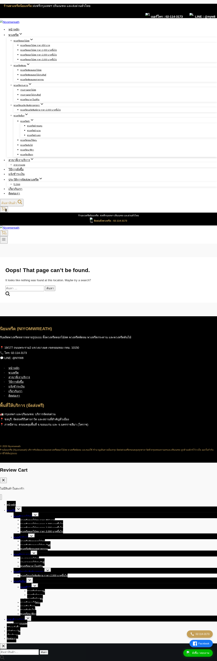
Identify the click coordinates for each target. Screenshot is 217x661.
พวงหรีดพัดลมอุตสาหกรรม (32, 79)
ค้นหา (44, 652)
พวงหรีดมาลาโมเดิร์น (29, 99)
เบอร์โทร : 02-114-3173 (167, 16)
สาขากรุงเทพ (19, 165)
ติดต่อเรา (14, 193)
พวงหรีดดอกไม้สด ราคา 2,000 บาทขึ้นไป (38, 55)
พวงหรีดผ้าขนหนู (34, 126)
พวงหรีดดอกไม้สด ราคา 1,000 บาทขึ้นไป (38, 50)
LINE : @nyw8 (205, 16)
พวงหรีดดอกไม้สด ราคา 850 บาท (35, 45)
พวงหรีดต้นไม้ (26, 145)
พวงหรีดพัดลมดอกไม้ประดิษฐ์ (33, 75)
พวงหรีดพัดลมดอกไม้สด (31, 70)
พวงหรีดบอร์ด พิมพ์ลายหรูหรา (29, 571)
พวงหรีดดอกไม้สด (23, 516)
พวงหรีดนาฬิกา (27, 150)
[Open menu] (4, 240)
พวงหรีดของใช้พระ (28, 140)
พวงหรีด (13, 372)
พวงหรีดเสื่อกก (26, 154)
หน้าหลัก (13, 29)
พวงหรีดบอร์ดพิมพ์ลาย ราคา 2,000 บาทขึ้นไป (40, 110)
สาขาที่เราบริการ (19, 377)
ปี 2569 (17, 184)
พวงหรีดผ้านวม (34, 130)
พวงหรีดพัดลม (21, 537)
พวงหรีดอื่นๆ (20, 581)
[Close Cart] (3, 480)
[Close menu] (1, 497)
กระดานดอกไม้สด (28, 90)
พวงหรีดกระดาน (22, 554)
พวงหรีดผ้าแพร (34, 135)
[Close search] (3, 646)
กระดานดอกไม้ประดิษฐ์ (30, 95)
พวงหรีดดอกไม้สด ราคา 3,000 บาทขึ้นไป (38, 59)
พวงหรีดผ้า (26, 587)
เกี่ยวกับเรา (15, 189)
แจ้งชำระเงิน (16, 174)
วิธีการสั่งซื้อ (16, 169)
